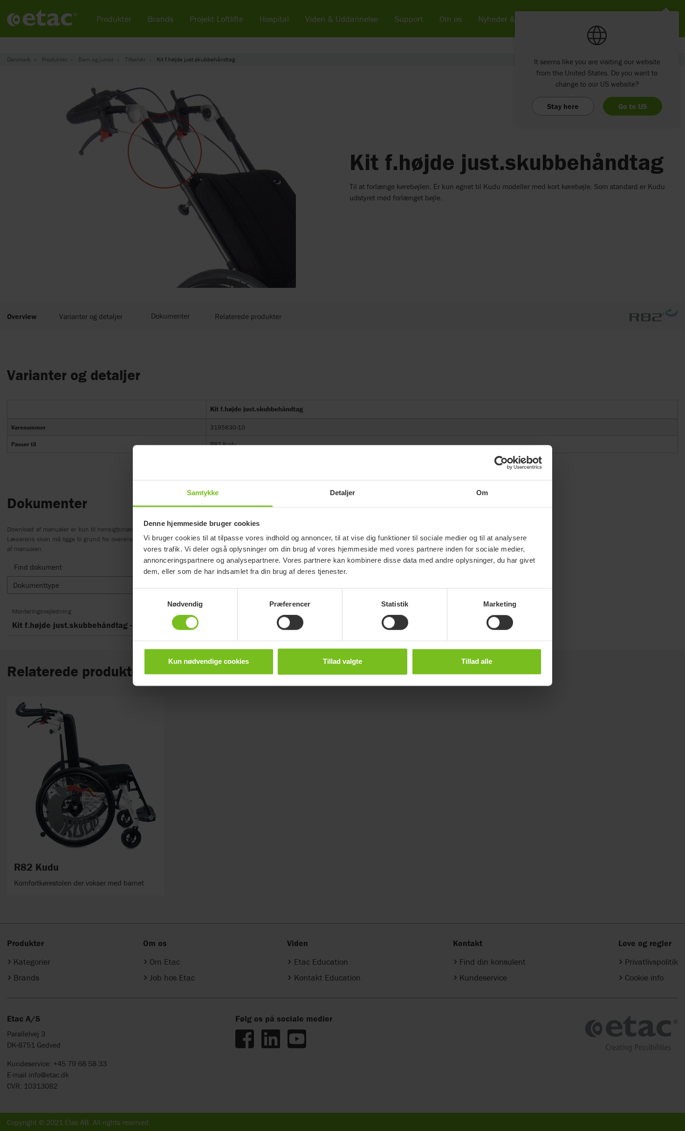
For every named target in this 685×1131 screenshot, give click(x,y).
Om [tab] (482, 493)
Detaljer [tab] (343, 493)
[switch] (290, 622)
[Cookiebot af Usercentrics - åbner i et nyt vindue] (501, 463)
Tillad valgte (342, 661)
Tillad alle (476, 661)
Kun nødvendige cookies (208, 661)
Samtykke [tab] (203, 493)
